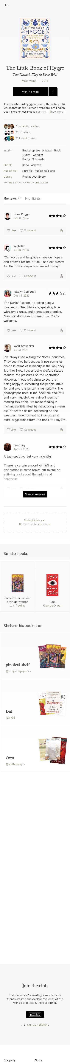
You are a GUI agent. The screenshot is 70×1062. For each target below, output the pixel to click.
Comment (30, 230)
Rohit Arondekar (23, 346)
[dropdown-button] (52, 91)
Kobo (25, 165)
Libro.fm (27, 170)
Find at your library (34, 176)
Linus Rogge (21, 214)
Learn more (41, 182)
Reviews (12, 198)
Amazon (47, 150)
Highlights (33, 198)
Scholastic (38, 159)
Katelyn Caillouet (24, 291)
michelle (18, 246)
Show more (56, 111)
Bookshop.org (31, 150)
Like (13, 230)
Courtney (19, 445)
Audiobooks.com (45, 170)
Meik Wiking (29, 80)
